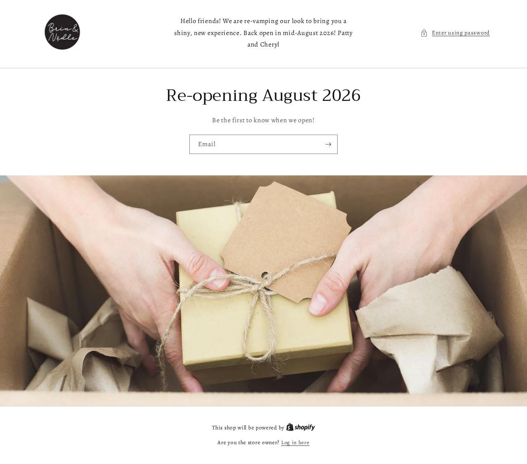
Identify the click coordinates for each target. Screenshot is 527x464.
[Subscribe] (328, 144)
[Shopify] (300, 427)
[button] (455, 33)
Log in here (295, 442)
